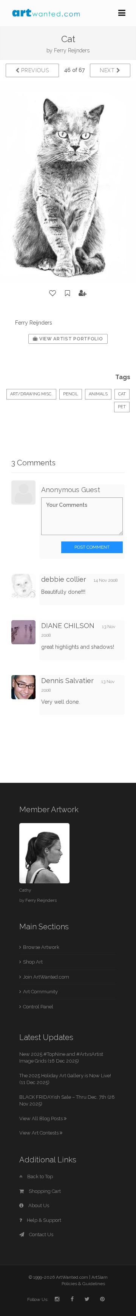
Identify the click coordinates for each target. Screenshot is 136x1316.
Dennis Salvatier (67, 681)
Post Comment (92, 547)
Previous (34, 70)
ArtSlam (99, 1277)
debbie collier (63, 579)
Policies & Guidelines (83, 1283)
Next (108, 70)
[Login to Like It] (52, 293)
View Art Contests (39, 1133)
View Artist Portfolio (70, 339)
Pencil (70, 394)
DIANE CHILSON (67, 626)
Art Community (40, 991)
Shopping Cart (44, 1191)
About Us (38, 1205)
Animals (98, 394)
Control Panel (38, 1006)
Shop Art (33, 962)
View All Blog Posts (41, 1118)
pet (122, 406)
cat (122, 394)
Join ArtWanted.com (46, 977)
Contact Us (40, 1234)
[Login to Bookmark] (68, 293)
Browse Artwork (41, 947)
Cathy (25, 890)
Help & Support (43, 1220)
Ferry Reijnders (72, 50)
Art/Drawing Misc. (31, 394)
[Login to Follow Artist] (83, 293)
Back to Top (39, 1176)
